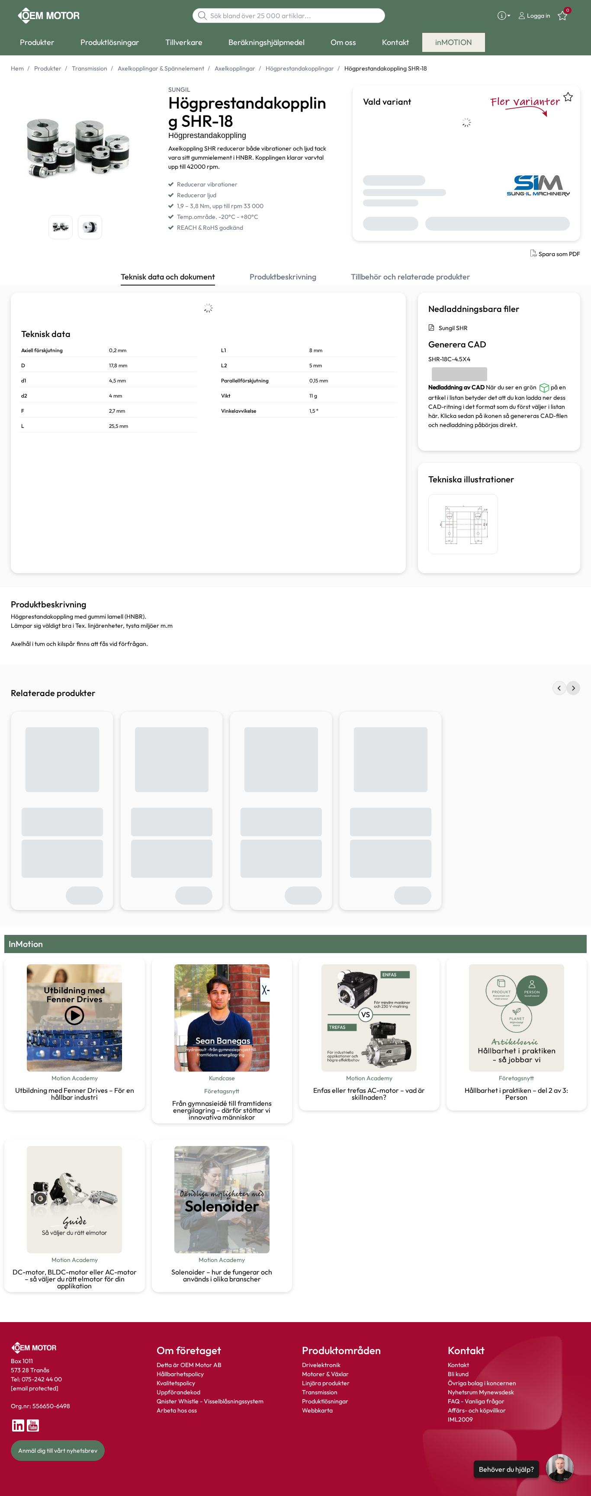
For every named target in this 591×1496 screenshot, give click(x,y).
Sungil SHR (453, 328)
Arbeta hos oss (177, 1410)
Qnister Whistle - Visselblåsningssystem (210, 1401)
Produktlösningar (325, 1401)
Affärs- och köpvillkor (477, 1410)
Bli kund (458, 1374)
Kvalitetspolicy (176, 1383)
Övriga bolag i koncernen (482, 1383)
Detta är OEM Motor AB (189, 1365)
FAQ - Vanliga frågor (477, 1401)
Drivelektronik (321, 1365)
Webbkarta (317, 1410)
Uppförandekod (178, 1392)
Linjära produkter (326, 1383)
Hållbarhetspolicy (180, 1374)
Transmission (319, 1392)
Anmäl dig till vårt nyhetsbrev (57, 1450)
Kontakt (458, 1365)
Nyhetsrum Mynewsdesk (481, 1392)
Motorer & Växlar (325, 1374)
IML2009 (460, 1419)
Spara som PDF (559, 254)
